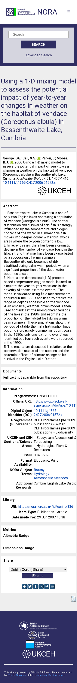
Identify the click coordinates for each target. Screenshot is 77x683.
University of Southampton (49, 675)
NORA (47, 12)
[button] (73, 599)
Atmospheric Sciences (51, 478)
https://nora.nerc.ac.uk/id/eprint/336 (45, 507)
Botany (39, 470)
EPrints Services (16, 675)
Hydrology (41, 474)
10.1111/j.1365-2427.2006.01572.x (29, 183)
